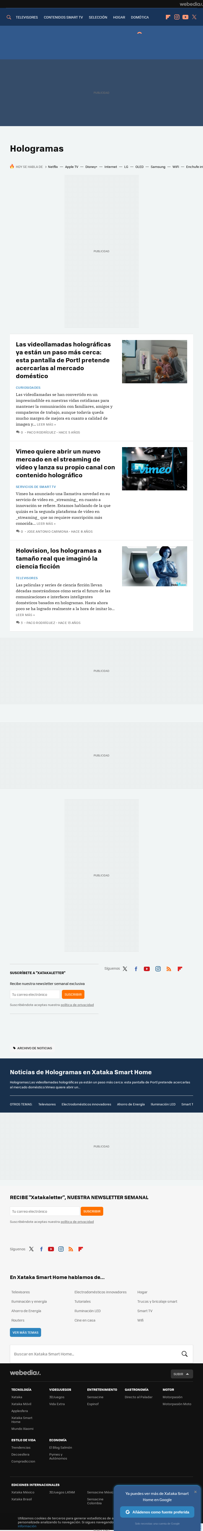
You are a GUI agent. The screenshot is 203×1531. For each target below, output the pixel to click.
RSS (169, 968)
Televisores (27, 578)
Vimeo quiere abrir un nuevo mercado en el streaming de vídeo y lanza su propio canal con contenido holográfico (65, 462)
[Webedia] (191, 4)
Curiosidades (28, 387)
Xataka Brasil (21, 1499)
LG (126, 166)
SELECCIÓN (98, 17)
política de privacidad (77, 1004)
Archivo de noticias (34, 1048)
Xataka (16, 1396)
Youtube (185, 17)
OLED (139, 166)
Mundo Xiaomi (22, 1428)
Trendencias (20, 1447)
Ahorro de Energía (131, 1104)
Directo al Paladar (138, 1396)
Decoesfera (20, 1454)
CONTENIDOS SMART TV (63, 17)
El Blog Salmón (60, 1447)
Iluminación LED (163, 1104)
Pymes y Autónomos (58, 1456)
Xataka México (22, 1492)
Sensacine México (101, 1492)
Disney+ (91, 166)
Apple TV (71, 166)
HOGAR (119, 17)
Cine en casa (85, 1320)
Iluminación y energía (29, 1301)
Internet (110, 166)
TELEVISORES (27, 17)
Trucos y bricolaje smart (157, 1301)
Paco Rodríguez (41, 432)
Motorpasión (172, 1396)
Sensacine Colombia (95, 1501)
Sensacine (95, 1396)
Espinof (93, 1403)
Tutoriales (83, 1301)
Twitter (194, 17)
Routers (18, 1320)
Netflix (53, 166)
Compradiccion (23, 1461)
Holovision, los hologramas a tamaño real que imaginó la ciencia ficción (59, 558)
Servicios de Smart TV (36, 487)
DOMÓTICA (140, 17)
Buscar (184, 1353)
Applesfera (19, 1410)
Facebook (136, 968)
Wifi (140, 1320)
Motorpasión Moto (177, 1403)
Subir (178, 1373)
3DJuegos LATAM (62, 1492)
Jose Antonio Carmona (47, 531)
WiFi (176, 166)
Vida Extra (57, 1403)
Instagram (177, 17)
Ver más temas (25, 1332)
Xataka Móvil (21, 1403)
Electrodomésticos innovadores (86, 1104)
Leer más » (46, 424)
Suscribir (73, 994)
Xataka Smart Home (21, 1419)
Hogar (142, 1291)
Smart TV (188, 1104)
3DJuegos (56, 1396)
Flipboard (168, 17)
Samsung (158, 166)
